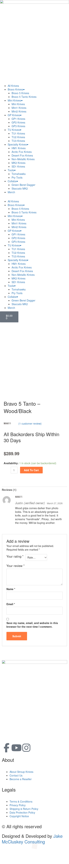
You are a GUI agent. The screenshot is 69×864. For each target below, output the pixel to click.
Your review (15, 565)
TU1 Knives (18, 133)
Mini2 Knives (19, 111)
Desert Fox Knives (22, 155)
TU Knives (14, 130)
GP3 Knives (18, 126)
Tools (11, 170)
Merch (11, 192)
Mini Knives (14, 100)
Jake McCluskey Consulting (32, 839)
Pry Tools (17, 177)
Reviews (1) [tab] (9, 490)
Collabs (12, 181)
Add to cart (31, 470)
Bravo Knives (15, 89)
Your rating (15, 556)
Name (10, 589)
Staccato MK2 (20, 188)
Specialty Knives (17, 144)
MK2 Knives (18, 163)
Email (10, 604)
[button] (34, 197)
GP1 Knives (18, 119)
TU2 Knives (18, 137)
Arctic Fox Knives (22, 152)
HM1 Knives (19, 148)
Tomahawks (19, 174)
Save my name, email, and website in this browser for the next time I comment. (32, 624)
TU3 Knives (18, 141)
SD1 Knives (18, 166)
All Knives (13, 86)
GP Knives (14, 115)
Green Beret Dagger (23, 185)
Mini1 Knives (19, 108)
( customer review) (30, 423)
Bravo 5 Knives (20, 93)
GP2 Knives (18, 122)
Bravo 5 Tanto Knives (24, 97)
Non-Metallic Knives (23, 159)
